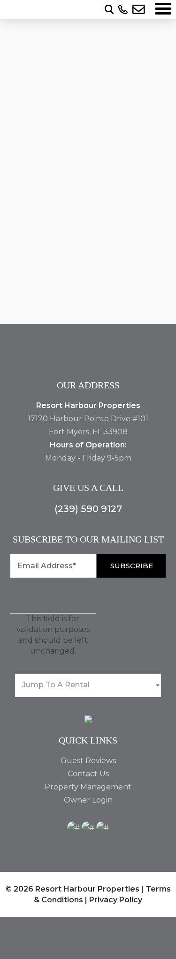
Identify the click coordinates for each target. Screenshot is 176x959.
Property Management (88, 786)
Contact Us (88, 773)
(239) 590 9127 (88, 508)
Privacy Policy (115, 899)
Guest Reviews (88, 760)
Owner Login (88, 799)
